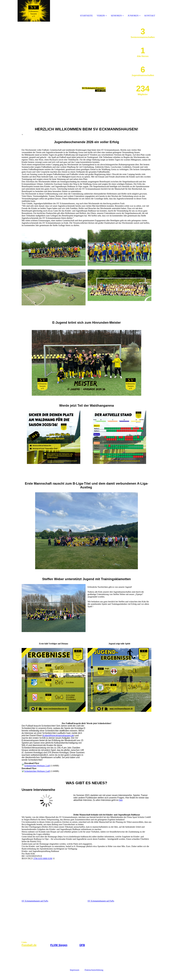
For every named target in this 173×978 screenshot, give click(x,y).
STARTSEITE (86, 15)
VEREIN (101, 15)
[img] (31, 11)
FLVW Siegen (58, 945)
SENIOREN (116, 15)
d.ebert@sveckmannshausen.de (58, 735)
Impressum (77, 970)
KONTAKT (149, 15)
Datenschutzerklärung (94, 970)
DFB (82, 945)
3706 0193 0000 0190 (42, 858)
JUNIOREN (133, 15)
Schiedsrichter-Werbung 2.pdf (37, 765)
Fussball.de (29, 945)
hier (120, 800)
